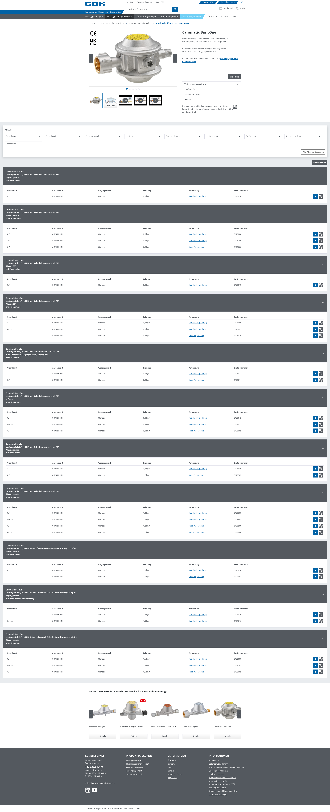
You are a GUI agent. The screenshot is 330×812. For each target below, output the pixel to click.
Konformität (189, 89)
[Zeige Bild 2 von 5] (130, 89)
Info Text (111, 105)
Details (103, 736)
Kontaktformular (107, 783)
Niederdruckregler (97, 726)
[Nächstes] (175, 58)
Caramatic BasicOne (222, 726)
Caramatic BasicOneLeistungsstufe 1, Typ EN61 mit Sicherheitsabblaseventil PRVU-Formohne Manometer (32, 397)
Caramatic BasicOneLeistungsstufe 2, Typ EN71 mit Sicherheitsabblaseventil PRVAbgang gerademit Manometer (32, 448)
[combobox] (149, 9)
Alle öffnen (234, 77)
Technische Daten (192, 94)
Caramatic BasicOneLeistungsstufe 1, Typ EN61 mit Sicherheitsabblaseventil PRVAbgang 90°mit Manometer (32, 264)
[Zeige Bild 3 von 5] (133, 89)
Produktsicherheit (216, 774)
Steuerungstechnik (134, 774)
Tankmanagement (134, 771)
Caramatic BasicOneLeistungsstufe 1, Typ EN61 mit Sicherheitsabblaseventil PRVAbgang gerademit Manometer (32, 176)
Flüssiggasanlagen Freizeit (137, 764)
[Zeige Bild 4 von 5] (136, 89)
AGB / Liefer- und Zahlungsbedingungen (226, 767)
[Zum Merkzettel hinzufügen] (315, 196)
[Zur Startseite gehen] (98, 4)
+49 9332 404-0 (94, 766)
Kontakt (171, 771)
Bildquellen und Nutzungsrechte (223, 791)
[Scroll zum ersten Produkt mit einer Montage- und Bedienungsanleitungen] (235, 107)
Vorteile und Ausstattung (195, 84)
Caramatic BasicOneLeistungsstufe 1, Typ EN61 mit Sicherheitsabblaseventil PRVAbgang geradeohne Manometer (32, 213)
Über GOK (172, 760)
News (170, 767)
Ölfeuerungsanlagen (135, 767)
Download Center (175, 774)
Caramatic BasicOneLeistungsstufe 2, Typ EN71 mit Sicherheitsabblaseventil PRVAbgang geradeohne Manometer (32, 492)
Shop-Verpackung (196, 247)
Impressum (214, 760)
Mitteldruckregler (190, 726)
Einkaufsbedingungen (218, 771)
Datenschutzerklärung (218, 764)
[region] (133, 69)
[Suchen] (175, 9)
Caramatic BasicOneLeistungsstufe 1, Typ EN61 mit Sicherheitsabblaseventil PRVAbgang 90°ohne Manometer (32, 302)
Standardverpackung (198, 196)
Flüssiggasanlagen (134, 760)
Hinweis (187, 99)
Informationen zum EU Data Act (222, 777)
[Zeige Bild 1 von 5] (127, 89)
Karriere (171, 764)
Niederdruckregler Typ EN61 (132, 726)
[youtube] (94, 790)
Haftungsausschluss (217, 787)
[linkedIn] (88, 790)
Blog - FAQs (172, 777)
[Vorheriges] (91, 58)
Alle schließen (319, 162)
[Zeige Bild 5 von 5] (139, 89)
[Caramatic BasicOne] (133, 58)
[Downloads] (321, 196)
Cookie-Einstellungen (218, 794)
